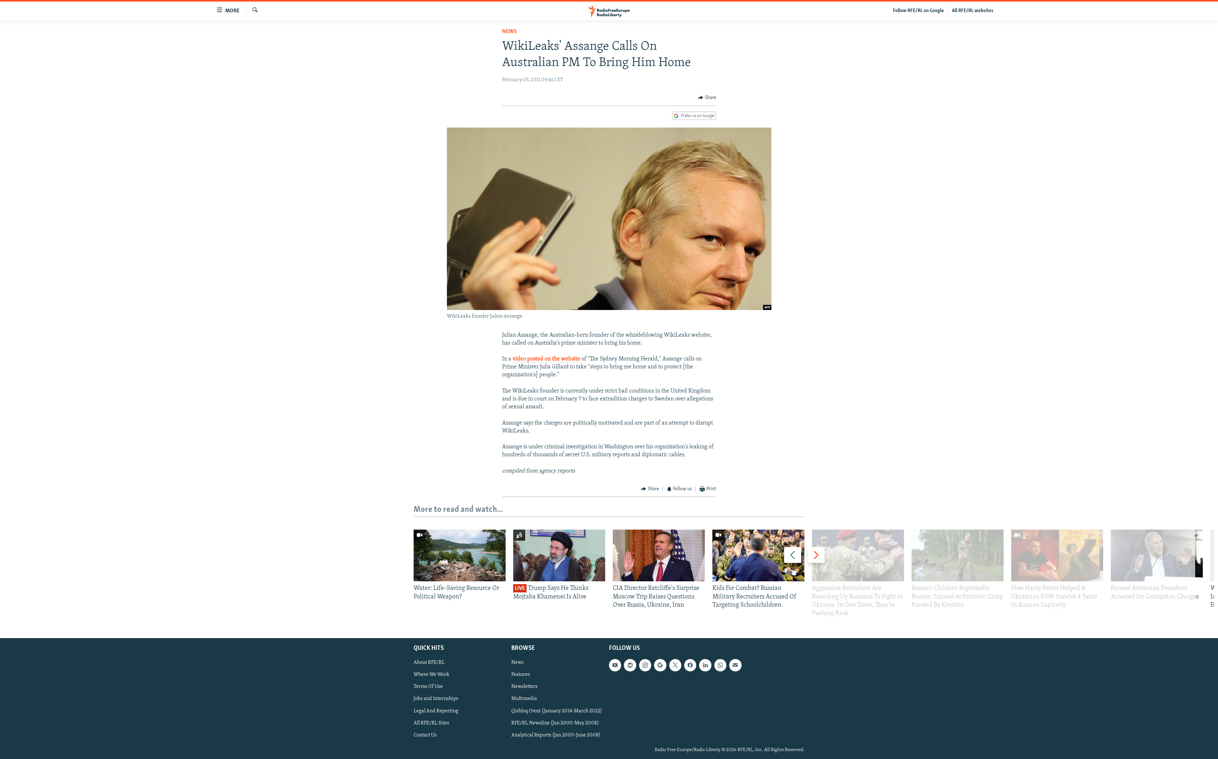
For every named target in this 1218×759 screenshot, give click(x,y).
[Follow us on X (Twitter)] (675, 665)
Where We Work (431, 674)
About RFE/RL (429, 662)
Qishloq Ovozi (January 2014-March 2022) (556, 711)
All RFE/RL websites (972, 10)
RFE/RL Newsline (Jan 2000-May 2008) (555, 723)
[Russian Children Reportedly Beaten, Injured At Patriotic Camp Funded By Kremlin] (958, 555)
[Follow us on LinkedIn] (705, 665)
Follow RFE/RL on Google (918, 10)
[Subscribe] (735, 665)
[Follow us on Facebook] (690, 665)
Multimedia (524, 699)
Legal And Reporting (436, 711)
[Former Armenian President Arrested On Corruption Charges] (1157, 555)
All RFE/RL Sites (431, 723)
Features (520, 674)
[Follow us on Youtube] (615, 665)
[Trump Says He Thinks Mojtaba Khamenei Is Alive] (559, 555)
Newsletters (524, 687)
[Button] (707, 98)
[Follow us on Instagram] (645, 665)
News (509, 32)
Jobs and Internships (436, 699)
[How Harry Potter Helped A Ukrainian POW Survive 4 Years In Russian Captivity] (1057, 555)
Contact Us (425, 735)
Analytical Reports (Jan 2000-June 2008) (555, 735)
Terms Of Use (428, 687)
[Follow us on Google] (660, 665)
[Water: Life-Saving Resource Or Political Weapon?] (460, 555)
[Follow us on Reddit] (630, 665)
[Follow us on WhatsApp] (720, 665)
